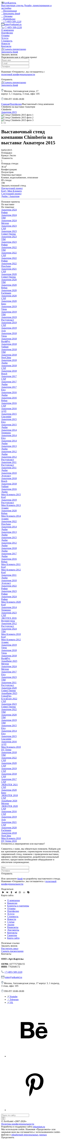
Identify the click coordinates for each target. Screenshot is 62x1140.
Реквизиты (12, 927)
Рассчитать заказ (9, 948)
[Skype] (28, 892)
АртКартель (10, 2)
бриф (20, 878)
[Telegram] (15, 892)
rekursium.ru (39, 1126)
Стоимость (6, 41)
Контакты (6, 46)
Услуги (4, 38)
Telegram (14, 999)
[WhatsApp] (20, 892)
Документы (13, 930)
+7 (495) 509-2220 (13, 27)
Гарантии (12, 935)
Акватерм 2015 (9, 112)
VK (11, 1002)
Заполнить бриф (9, 52)
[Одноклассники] (11, 892)
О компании (7, 30)
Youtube (13, 996)
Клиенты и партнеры (18, 906)
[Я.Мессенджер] (3, 892)
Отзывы (5, 35)
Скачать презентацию (15, 49)
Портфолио (7, 32)
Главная (5, 104)
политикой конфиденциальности (18, 74)
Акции (10, 924)
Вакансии (12, 903)
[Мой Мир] (24, 892)
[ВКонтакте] (7, 892)
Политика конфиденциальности (17, 1124)
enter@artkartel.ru (13, 24)
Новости (5, 43)
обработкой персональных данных (29, 1134)
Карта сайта (13, 938)
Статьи (10, 922)
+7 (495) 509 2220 (13, 972)
